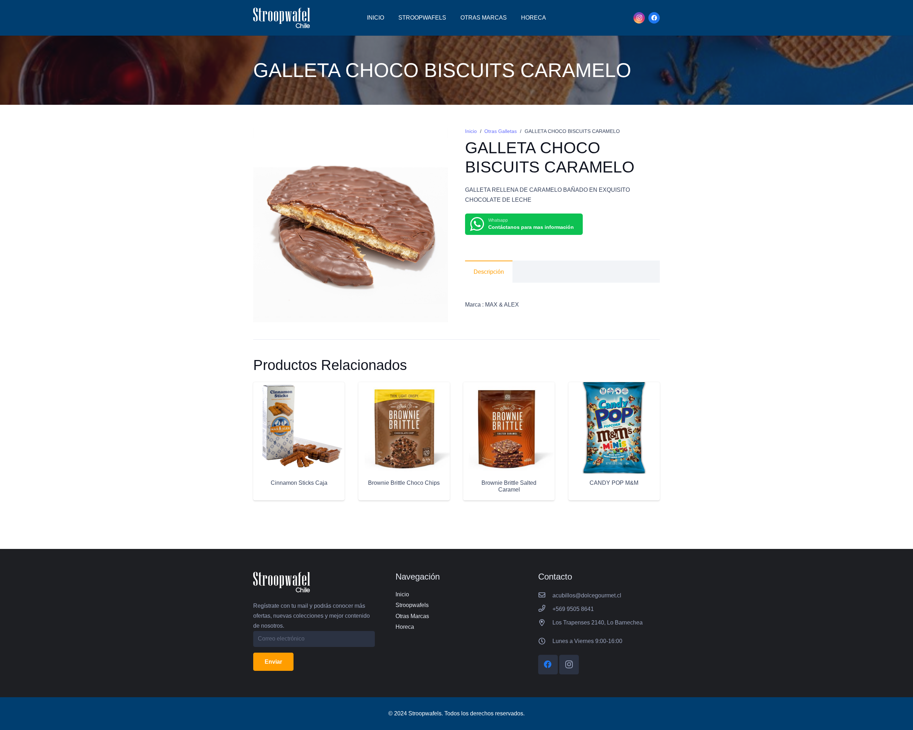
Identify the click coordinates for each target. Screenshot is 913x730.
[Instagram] (639, 18)
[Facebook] (654, 18)
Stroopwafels (412, 605)
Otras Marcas (412, 616)
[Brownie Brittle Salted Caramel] (509, 387)
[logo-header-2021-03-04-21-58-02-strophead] (281, 17)
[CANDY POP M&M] (614, 387)
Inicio (471, 131)
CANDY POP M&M (614, 483)
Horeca (405, 627)
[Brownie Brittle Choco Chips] (404, 387)
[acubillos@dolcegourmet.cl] (545, 596)
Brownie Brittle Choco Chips (404, 483)
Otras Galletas (500, 131)
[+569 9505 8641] (545, 609)
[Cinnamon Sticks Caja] (299, 387)
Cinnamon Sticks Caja (299, 483)
